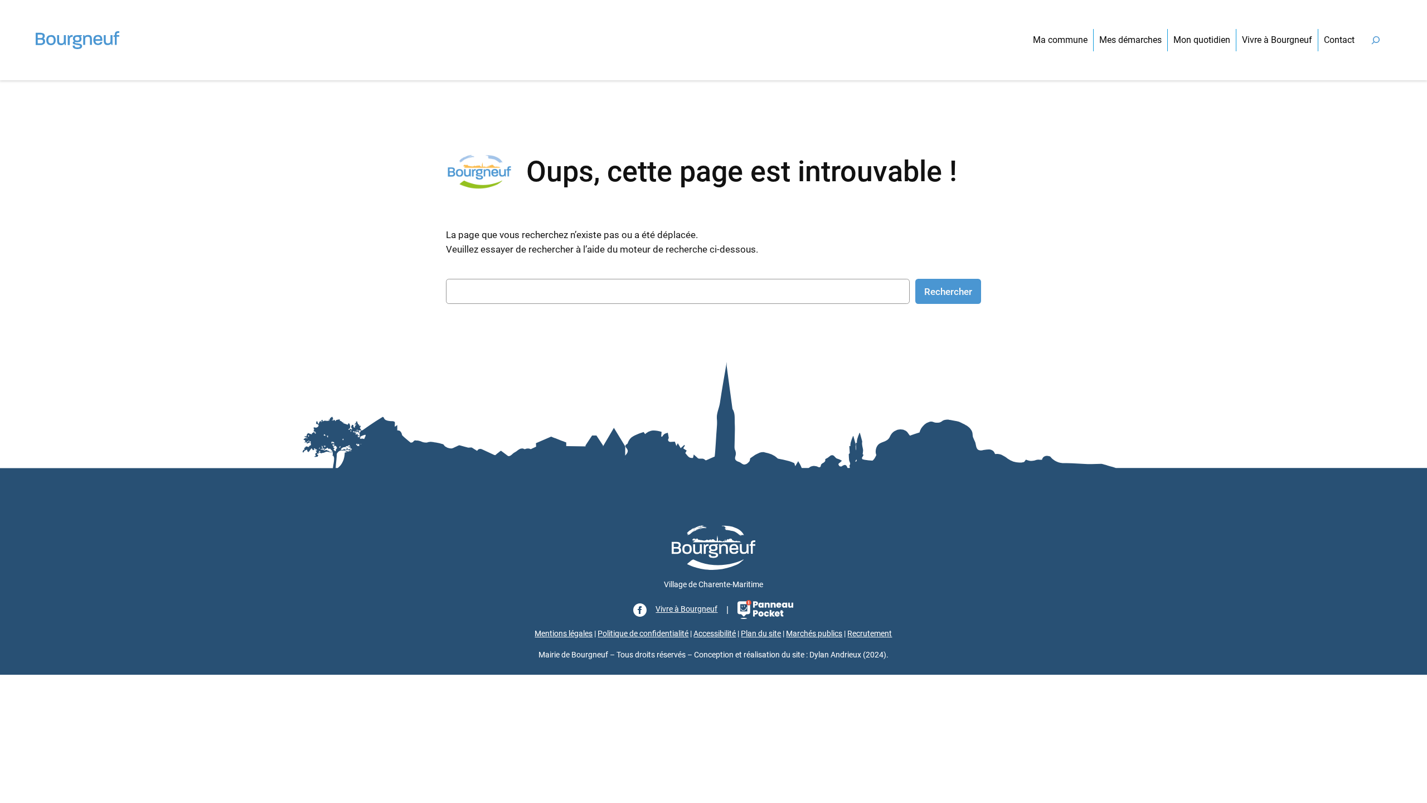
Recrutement (869, 633)
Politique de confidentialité (643, 633)
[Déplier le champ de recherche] (1375, 40)
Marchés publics (814, 633)
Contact (1339, 40)
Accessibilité (714, 633)
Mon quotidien (1201, 40)
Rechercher (948, 291)
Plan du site (761, 633)
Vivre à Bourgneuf (1277, 40)
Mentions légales (564, 633)
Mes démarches (1130, 40)
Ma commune (1060, 40)
